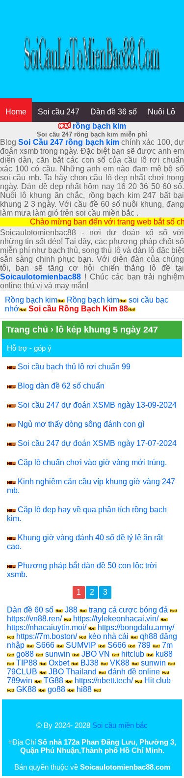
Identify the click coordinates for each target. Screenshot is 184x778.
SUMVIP (81, 645)
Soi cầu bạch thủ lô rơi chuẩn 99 (74, 366)
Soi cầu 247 (58, 112)
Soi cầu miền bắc (120, 725)
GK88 (26, 689)
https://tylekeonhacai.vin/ (115, 618)
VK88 (120, 663)
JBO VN (95, 654)
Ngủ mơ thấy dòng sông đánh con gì (81, 424)
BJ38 (89, 663)
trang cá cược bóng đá (128, 610)
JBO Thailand (73, 671)
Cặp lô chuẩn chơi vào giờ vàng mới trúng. (92, 462)
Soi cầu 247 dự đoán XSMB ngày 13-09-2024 (97, 405)
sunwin (57, 654)
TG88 (53, 680)
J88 (71, 610)
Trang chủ (27, 329)
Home (15, 112)
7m (167, 645)
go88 (25, 654)
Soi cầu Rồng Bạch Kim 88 (78, 309)
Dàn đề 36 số (113, 112)
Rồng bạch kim (31, 300)
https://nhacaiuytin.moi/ (46, 627)
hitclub (132, 654)
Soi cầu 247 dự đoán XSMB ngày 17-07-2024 (97, 443)
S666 (45, 645)
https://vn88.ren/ (34, 618)
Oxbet (59, 663)
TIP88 (26, 663)
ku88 (164, 654)
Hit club (157, 680)
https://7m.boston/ (46, 636)
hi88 (84, 689)
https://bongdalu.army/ (136, 627)
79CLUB (22, 671)
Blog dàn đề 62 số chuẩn (61, 386)
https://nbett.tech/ (104, 680)
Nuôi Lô (161, 112)
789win (19, 680)
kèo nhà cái (108, 636)
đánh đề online (134, 671)
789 (144, 645)
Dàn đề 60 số (30, 610)
